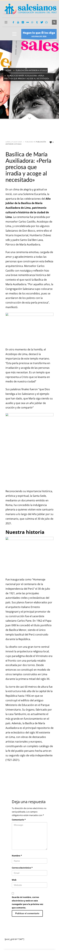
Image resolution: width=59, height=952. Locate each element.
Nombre (17, 855)
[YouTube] (18, 22)
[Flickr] (27, 22)
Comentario (19, 819)
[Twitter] (41, 22)
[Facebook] (13, 22)
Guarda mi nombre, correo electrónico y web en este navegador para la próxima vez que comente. (27, 902)
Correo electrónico (22, 867)
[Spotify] (46, 22)
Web (14, 879)
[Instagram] (22, 22)
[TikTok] (37, 22)
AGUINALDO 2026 (39, 34)
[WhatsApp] (32, 22)
